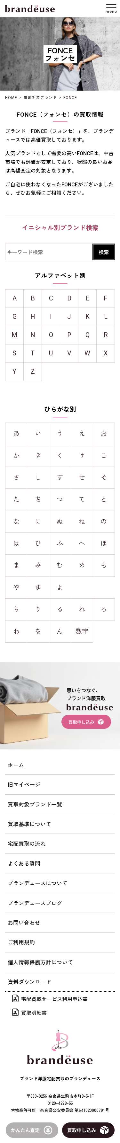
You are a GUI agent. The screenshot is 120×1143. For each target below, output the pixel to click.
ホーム (16, 765)
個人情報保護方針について (40, 962)
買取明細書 (34, 1012)
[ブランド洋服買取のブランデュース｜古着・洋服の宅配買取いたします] (30, 8)
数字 (82, 631)
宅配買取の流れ (27, 843)
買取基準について (29, 824)
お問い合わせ (24, 922)
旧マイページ (24, 784)
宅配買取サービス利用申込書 (54, 999)
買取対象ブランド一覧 (35, 804)
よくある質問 (24, 863)
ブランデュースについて (38, 883)
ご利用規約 (21, 942)
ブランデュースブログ (35, 903)
